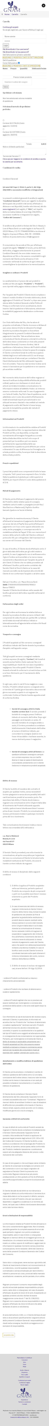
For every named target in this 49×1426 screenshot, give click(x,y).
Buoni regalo (24, 1385)
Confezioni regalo (24, 1382)
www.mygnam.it (9, 209)
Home (7, 14)
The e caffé (24, 1374)
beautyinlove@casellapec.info (19, 1417)
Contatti (24, 1404)
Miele (24, 1366)
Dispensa (24, 1372)
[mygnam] (12, 6)
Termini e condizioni (24, 1402)
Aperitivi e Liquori (24, 1377)
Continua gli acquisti (10, 27)
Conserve (24, 1360)
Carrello (15, 14)
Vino (24, 1362)
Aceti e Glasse (24, 1370)
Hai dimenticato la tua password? (16, 52)
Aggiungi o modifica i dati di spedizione (21, 66)
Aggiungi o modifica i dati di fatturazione (23, 57)
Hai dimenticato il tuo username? (16, 49)
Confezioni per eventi (24, 1380)
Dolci (24, 1364)
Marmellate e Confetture (24, 1358)
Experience (24, 1400)
